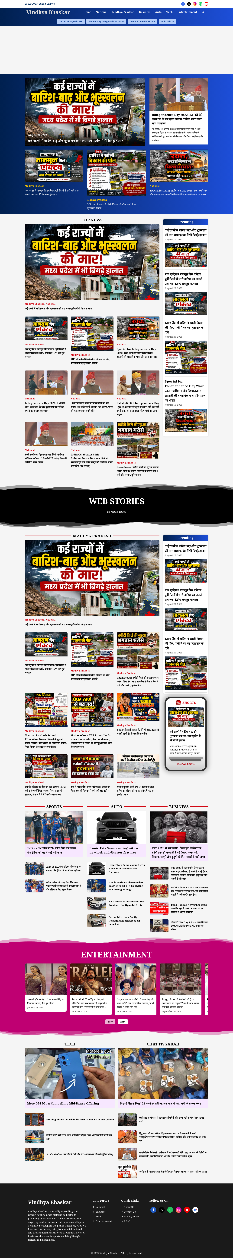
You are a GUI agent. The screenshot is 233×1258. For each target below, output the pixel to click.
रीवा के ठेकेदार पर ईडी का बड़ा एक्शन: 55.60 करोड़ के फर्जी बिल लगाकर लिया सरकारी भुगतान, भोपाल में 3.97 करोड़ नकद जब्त (45, 790)
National (101, 12)
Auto (158, 12)
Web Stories (116, 501)
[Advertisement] (116, 49)
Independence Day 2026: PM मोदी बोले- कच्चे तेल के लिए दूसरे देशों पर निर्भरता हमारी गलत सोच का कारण (45, 406)
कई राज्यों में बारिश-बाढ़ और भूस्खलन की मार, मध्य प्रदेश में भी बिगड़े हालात (58, 308)
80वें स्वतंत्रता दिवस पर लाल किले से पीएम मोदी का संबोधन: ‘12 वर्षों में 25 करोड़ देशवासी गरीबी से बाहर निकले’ (46, 458)
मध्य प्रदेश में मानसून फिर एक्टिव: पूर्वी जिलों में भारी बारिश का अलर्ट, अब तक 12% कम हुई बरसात (45, 352)
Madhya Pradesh (123, 12)
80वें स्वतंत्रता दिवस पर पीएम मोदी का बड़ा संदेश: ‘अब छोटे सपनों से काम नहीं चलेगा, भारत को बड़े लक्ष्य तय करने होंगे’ (92, 406)
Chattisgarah (163, 1044)
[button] (203, 12)
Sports (54, 806)
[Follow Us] (183, 4)
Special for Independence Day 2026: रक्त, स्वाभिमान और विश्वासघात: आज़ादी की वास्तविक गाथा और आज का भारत (137, 352)
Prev (110, 1021)
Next (122, 1021)
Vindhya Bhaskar (48, 12)
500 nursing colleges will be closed (106, 21)
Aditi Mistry (167, 21)
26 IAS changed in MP (70, 21)
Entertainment (187, 12)
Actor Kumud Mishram (142, 21)
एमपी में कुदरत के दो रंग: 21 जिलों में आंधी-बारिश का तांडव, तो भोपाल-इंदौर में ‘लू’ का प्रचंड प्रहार (136, 790)
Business (144, 12)
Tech (169, 12)
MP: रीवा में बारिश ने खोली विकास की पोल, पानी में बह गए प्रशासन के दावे (184, 327)
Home (87, 12)
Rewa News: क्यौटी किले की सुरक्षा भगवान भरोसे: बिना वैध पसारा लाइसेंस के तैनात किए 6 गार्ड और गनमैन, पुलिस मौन (138, 471)
